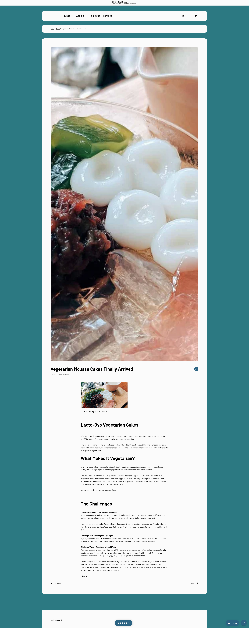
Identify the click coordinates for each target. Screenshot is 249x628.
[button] (183, 16)
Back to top (55, 620)
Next (193, 583)
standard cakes (92, 467)
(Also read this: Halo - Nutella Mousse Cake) (98, 490)
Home (52, 29)
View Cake (135, 2)
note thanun (101, 412)
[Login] (190, 16)
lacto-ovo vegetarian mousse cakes (113, 439)
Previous (57, 583)
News (58, 29)
